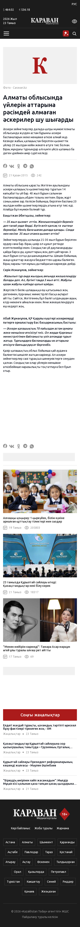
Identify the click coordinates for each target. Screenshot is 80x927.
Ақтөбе (13, 852)
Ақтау (26, 862)
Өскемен (43, 862)
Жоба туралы (43, 828)
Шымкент (46, 842)
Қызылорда (36, 871)
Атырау (10, 862)
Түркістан (13, 881)
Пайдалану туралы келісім (40, 917)
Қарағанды (67, 842)
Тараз (49, 852)
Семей (51, 881)
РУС (74, 4)
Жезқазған (48, 891)
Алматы (27, 842)
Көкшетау (33, 881)
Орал (17, 871)
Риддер (68, 881)
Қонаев (29, 891)
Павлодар (31, 852)
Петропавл (58, 871)
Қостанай (66, 852)
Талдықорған (65, 862)
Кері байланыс (20, 828)
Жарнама (63, 828)
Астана (10, 842)
